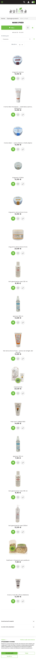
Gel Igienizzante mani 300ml (18, 525)
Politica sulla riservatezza (27, 640)
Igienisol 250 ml (18, 316)
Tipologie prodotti (13, 18)
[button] (18, 78)
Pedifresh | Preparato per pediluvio (18, 560)
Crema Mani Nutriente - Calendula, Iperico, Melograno (18, 107)
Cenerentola (18, 387)
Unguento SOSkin (18, 177)
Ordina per (5, 35)
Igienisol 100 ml (18, 456)
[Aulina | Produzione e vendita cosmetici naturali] (18, 11)
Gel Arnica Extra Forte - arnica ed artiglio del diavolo (18, 351)
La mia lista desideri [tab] (7, 627)
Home (3, 18)
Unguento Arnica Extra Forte (18, 212)
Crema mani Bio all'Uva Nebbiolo (18, 595)
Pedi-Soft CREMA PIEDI (18, 421)
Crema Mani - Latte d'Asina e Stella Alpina (18, 143)
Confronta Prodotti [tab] (7, 621)
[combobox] (16, 39)
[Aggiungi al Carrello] (13, 78)
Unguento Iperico (18, 72)
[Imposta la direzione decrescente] (34, 39)
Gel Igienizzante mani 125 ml (18, 281)
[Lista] (33, 28)
